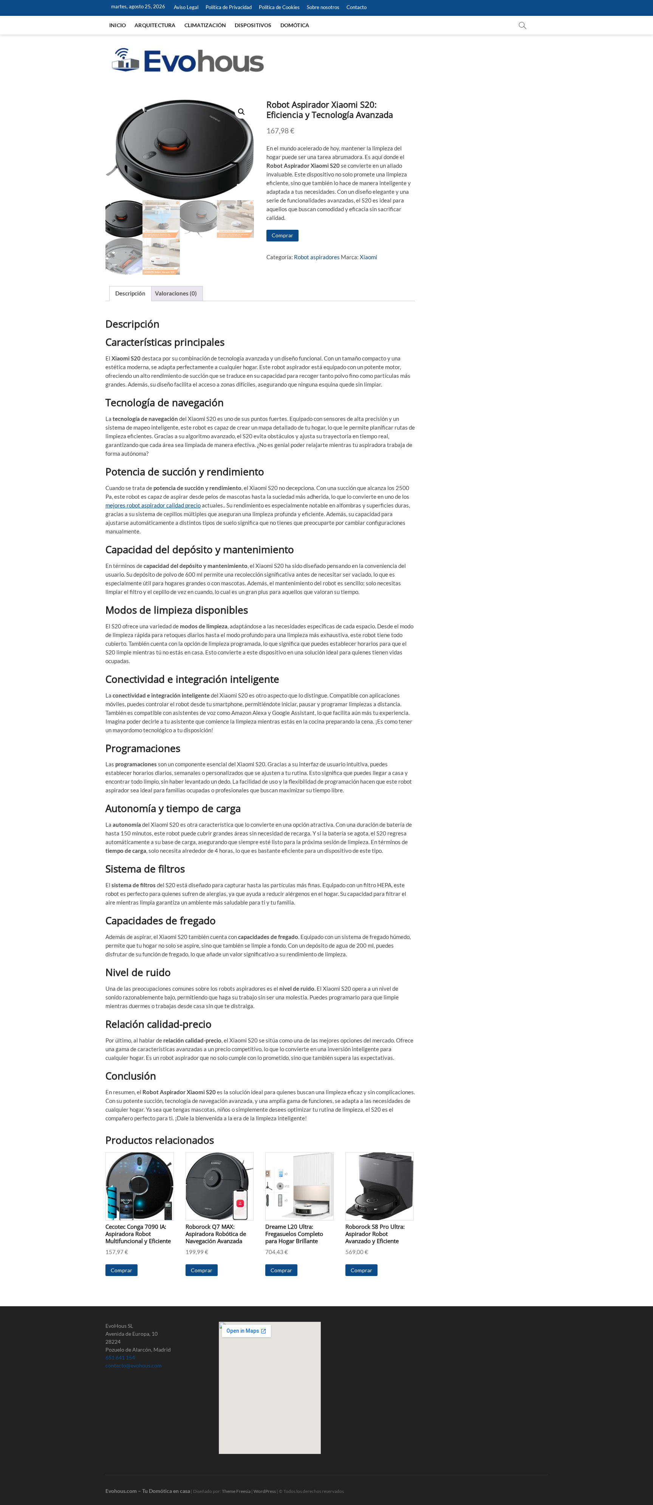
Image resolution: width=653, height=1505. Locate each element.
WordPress (265, 1491)
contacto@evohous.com (133, 1365)
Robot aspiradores (317, 257)
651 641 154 (120, 1357)
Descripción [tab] (130, 293)
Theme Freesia (236, 1491)
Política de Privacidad (229, 7)
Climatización (205, 25)
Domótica (294, 25)
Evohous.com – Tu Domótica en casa (147, 1491)
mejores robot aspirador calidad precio (153, 505)
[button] (241, 112)
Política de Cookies (279, 7)
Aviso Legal (186, 7)
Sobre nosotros (323, 7)
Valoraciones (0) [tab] (176, 293)
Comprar (282, 235)
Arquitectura (155, 25)
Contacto (357, 7)
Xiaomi (368, 257)
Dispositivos (253, 25)
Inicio (117, 25)
